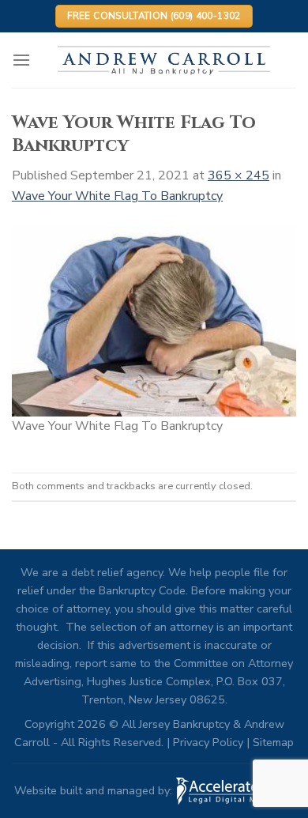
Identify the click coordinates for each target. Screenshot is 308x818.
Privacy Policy (208, 742)
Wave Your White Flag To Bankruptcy (117, 196)
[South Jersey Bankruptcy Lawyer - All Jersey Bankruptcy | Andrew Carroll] (163, 60)
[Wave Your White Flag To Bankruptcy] (154, 320)
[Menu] (21, 59)
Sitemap (273, 742)
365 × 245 (238, 175)
